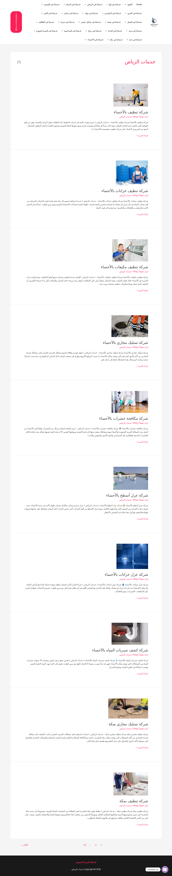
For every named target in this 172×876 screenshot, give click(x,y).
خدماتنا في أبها (115, 4)
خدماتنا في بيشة (114, 22)
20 (84, 844)
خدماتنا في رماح (94, 30)
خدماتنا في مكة (116, 39)
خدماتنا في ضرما (67, 22)
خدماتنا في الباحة (115, 30)
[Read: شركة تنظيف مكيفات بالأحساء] (130, 250)
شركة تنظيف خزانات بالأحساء (124, 190)
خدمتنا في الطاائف (46, 22)
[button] (126, 4)
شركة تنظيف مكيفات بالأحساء (124, 267)
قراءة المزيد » (142, 135)
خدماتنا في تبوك (91, 13)
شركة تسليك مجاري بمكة (128, 724)
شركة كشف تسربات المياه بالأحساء (120, 650)
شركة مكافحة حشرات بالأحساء (123, 418)
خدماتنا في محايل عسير (91, 22)
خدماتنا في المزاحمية (72, 30)
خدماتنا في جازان (71, 13)
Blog (135, 116)
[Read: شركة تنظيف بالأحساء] (130, 95)
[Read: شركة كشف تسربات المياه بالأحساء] (130, 633)
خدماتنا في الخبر (50, 13)
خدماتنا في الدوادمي (112, 13)
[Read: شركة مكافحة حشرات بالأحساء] (130, 401)
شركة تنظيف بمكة (133, 801)
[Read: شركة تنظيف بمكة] (130, 783)
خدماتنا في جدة (135, 39)
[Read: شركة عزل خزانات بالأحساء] (132, 556)
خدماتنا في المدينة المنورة (47, 30)
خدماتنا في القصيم (52, 4)
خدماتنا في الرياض (94, 4)
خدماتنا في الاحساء (95, 39)
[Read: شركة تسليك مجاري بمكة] (128, 708)
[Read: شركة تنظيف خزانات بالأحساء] (132, 172)
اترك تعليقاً (143, 116)
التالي (24, 844)
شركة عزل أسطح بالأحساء (127, 495)
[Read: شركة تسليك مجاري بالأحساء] (129, 326)
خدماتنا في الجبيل (134, 22)
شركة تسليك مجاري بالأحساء (125, 342)
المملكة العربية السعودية (86, 862)
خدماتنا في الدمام (73, 4)
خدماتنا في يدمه (135, 30)
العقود (129, 4)
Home (139, 4)
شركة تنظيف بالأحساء (131, 112)
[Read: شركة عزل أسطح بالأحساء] (130, 478)
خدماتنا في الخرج (135, 13)
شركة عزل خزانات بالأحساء (126, 574)
